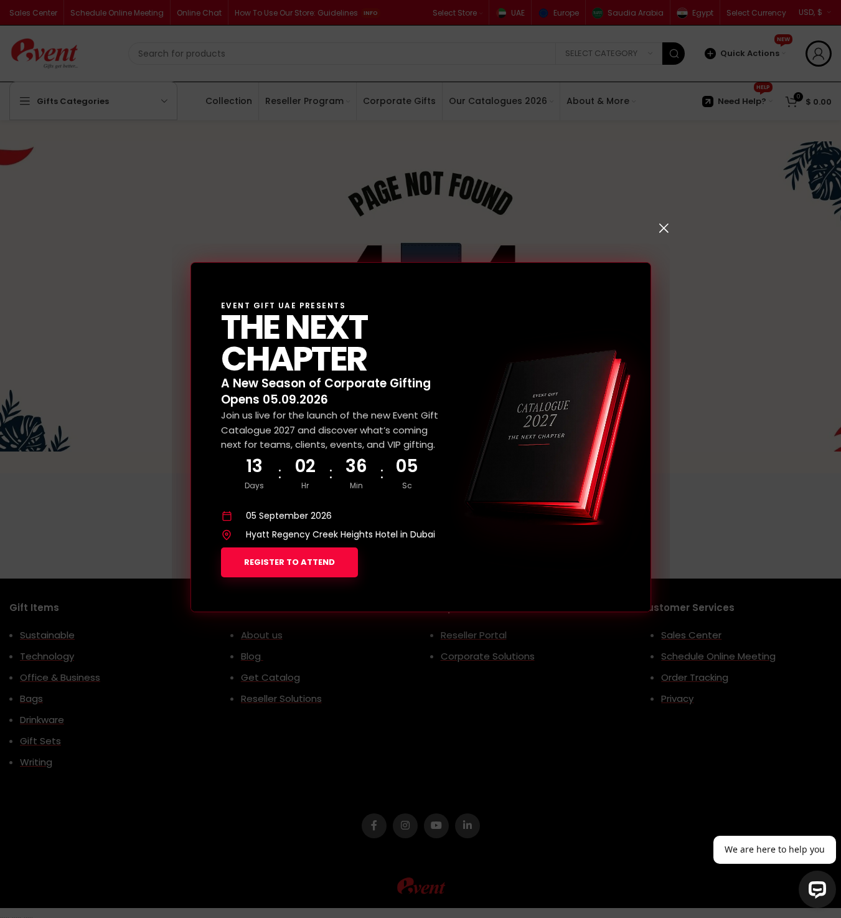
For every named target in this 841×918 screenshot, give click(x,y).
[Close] (663, 228)
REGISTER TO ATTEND (289, 562)
